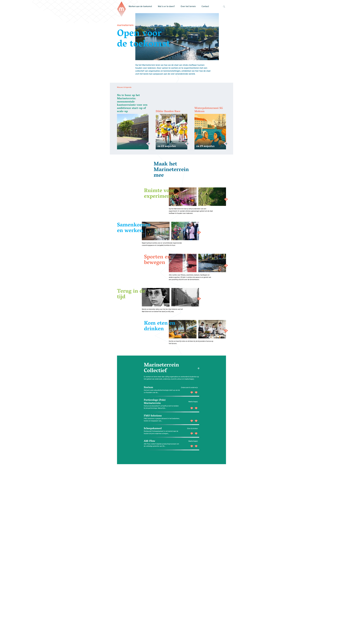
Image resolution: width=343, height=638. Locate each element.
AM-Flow (149, 441)
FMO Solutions (153, 415)
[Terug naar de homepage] (121, 9)
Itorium (148, 387)
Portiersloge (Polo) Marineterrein (155, 402)
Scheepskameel (153, 428)
